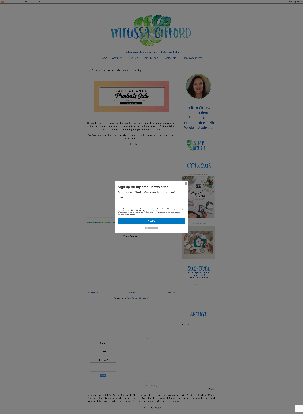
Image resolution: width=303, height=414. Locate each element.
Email (120, 197)
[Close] (186, 183)
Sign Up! (151, 221)
